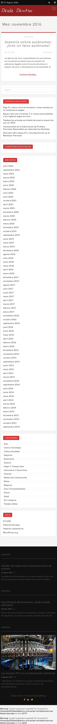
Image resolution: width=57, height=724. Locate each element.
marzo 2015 (9, 377)
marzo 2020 (9, 216)
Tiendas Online (11, 504)
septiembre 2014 (11, 384)
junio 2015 (8, 365)
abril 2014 (8, 400)
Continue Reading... (28, 74)
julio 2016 (8, 327)
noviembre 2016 (11, 315)
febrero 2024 (9, 189)
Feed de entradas (11, 525)
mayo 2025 (8, 173)
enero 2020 (8, 223)
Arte (6, 444)
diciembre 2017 (11, 277)
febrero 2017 (9, 308)
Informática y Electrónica (15, 470)
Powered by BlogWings (35, 696)
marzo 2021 (9, 208)
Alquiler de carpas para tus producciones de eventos (26, 567)
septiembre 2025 (11, 170)
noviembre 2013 (11, 419)
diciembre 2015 (11, 350)
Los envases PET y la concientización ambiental (28, 673)
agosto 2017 (9, 285)
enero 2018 (8, 273)
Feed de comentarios (13, 528)
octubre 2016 (9, 319)
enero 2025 (8, 181)
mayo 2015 (8, 369)
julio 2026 (8, 166)
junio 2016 (8, 331)
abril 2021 (8, 204)
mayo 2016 (8, 335)
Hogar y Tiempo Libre (14, 466)
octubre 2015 (9, 358)
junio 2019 (8, 239)
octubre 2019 (9, 231)
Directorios (9, 459)
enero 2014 (8, 411)
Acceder (7, 521)
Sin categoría (10, 500)
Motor (7, 481)
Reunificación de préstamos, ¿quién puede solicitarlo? (25, 603)
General (7, 463)
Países (7, 492)
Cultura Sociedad (12, 451)
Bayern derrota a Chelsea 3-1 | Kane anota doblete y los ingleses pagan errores (28, 115)
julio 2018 (8, 258)
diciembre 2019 (11, 227)
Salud (6, 496)
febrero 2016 (9, 342)
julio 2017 (8, 288)
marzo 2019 (9, 246)
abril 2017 (8, 300)
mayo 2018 (8, 266)
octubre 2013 (9, 423)
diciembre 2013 (11, 415)
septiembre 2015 (11, 361)
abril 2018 (8, 269)
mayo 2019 (8, 242)
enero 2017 (8, 312)
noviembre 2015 (11, 354)
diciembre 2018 (11, 250)
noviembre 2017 (11, 281)
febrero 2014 (9, 407)
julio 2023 (8, 193)
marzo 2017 (9, 304)
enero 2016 (8, 346)
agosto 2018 (9, 254)
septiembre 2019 (11, 235)
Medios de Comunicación (15, 477)
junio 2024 (8, 185)
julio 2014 (8, 388)
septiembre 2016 (11, 323)
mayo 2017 (8, 296)
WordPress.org (10, 532)
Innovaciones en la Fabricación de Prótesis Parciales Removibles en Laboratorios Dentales (26, 127)
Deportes (8, 455)
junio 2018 (8, 262)
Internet (7, 474)
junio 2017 (8, 292)
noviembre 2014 (11, 381)
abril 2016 (8, 338)
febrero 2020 (9, 219)
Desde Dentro (17, 696)
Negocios (28, 37)
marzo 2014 (9, 404)
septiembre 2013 (11, 427)
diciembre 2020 (11, 212)
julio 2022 (8, 197)
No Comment (48, 52)
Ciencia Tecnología (12, 448)
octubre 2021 (9, 200)
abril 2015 (8, 373)
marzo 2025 (9, 177)
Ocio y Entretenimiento (14, 489)
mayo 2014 (8, 396)
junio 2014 (8, 392)
